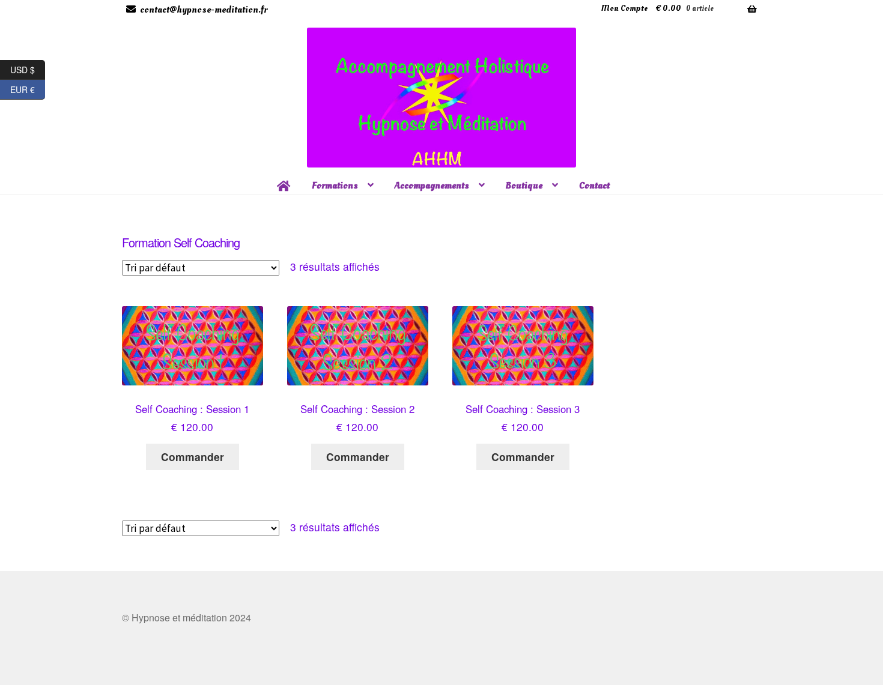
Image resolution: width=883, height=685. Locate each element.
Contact (594, 185)
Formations (335, 185)
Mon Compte (624, 8)
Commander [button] (192, 456)
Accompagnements (432, 185)
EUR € (27, 87)
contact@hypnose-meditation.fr (203, 9)
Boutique (524, 185)
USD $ (27, 68)
